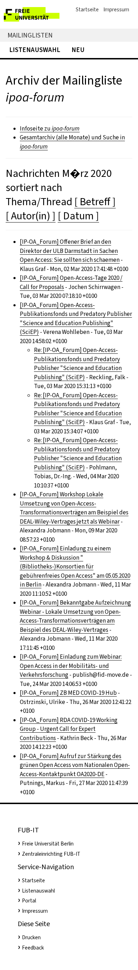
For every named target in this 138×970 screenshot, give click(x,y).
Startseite (87, 9)
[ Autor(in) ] (31, 216)
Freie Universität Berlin (48, 843)
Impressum (116, 9)
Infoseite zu (50, 129)
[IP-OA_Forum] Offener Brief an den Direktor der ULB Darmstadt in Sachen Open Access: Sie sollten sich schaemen (70, 251)
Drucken (31, 937)
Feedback (33, 947)
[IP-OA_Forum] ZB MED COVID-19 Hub (68, 693)
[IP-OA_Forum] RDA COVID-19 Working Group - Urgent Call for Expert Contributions (68, 729)
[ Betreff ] (95, 202)
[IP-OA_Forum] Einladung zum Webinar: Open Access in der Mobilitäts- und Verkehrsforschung (71, 666)
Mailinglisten (30, 35)
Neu (78, 49)
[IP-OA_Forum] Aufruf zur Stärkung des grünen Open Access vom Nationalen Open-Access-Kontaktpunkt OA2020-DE (75, 765)
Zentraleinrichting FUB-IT (51, 854)
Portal (29, 900)
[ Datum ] (78, 216)
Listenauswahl (34, 49)
